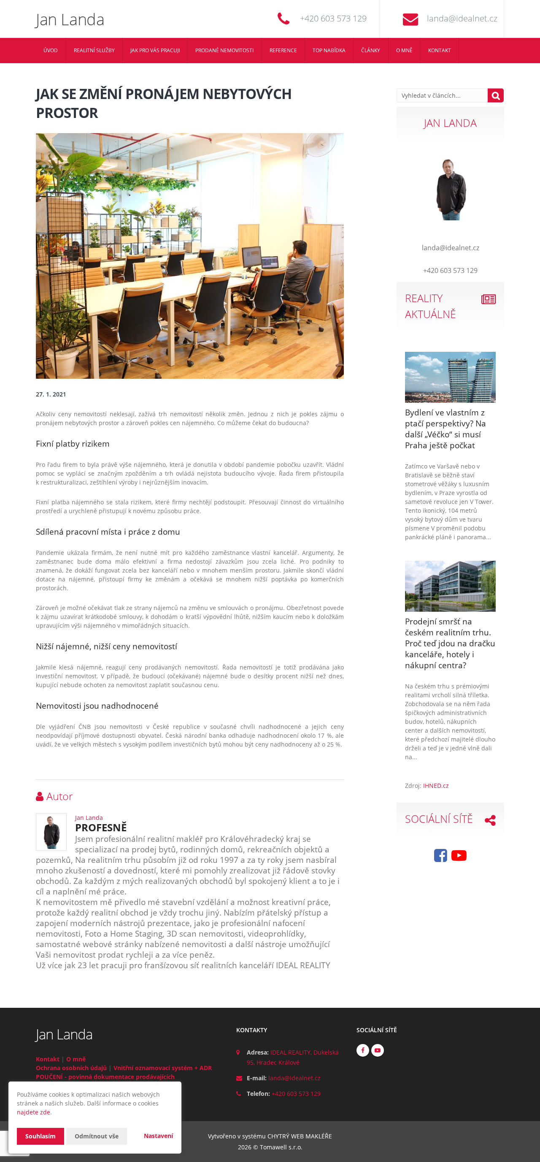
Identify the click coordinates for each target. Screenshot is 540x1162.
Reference (283, 50)
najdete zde (33, 1112)
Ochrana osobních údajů (71, 1068)
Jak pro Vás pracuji (155, 50)
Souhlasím (40, 1136)
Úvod (50, 50)
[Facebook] (440, 858)
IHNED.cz (436, 786)
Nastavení (158, 1136)
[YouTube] (459, 858)
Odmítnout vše (97, 1136)
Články (370, 50)
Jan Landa (89, 818)
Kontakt (439, 50)
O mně (404, 50)
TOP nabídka (329, 50)
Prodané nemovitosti (224, 50)
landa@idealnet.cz (462, 18)
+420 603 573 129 (333, 18)
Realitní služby (94, 50)
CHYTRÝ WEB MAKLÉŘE (299, 1136)
